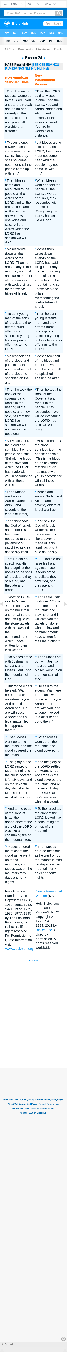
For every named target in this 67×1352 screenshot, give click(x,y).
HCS (56, 65)
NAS (21, 68)
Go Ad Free (7, 1344)
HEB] (46, 68)
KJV (8, 68)
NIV (33, 68)
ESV (49, 65)
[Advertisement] (38, 1040)
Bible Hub (33, 961)
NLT (40, 68)
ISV (14, 68)
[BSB (35, 65)
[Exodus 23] (4, 612)
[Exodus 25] (62, 612)
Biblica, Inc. (44, 930)
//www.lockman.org (19, 949)
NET (28, 68)
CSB (42, 65)
